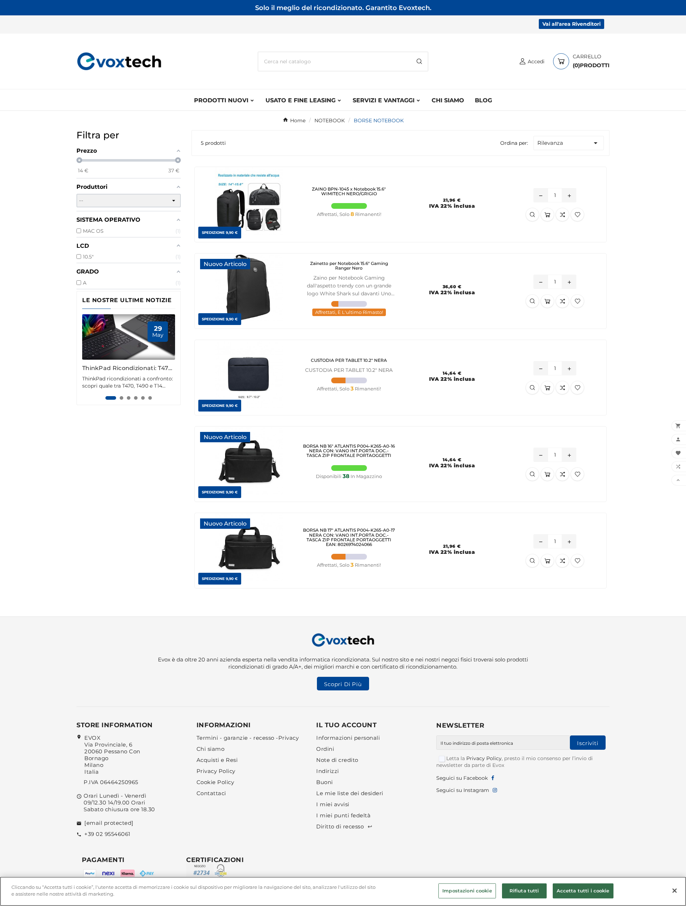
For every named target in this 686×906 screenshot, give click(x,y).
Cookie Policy (215, 782)
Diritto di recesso (344, 826)
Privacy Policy (216, 771)
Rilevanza (568, 143)
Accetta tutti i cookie (583, 890)
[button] (111, 398)
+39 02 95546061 (107, 834)
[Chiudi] (674, 890)
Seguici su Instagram (462, 790)
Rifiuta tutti (524, 890)
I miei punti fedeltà (343, 815)
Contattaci (211, 793)
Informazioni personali (348, 737)
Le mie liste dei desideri (349, 793)
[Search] (419, 61)
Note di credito (337, 760)
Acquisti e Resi (217, 760)
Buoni (324, 782)
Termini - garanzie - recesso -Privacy (248, 737)
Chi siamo (211, 748)
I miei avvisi (332, 804)
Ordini (325, 748)
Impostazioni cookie (467, 890)
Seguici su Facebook (462, 778)
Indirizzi (327, 771)
